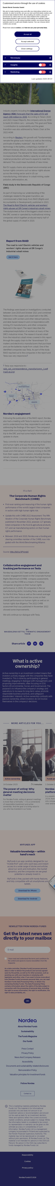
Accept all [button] (27, 34)
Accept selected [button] (27, 41)
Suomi (22, 7)
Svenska (16, 7)
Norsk (10, 7)
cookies (18, 28)
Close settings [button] (26, 49)
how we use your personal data (36, 28)
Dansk (5, 7)
